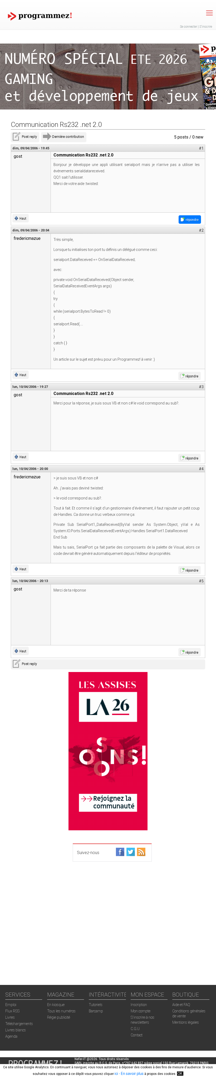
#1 (201, 148)
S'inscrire (205, 26)
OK (180, 1073)
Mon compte (140, 1011)
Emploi (10, 1005)
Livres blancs (15, 1030)
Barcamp (96, 1011)
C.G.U (135, 1029)
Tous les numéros (61, 1011)
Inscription (139, 1005)
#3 (201, 387)
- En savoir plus (131, 1073)
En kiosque (56, 1005)
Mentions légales (185, 1022)
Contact (137, 1035)
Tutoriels (95, 1005)
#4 (201, 469)
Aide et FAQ (181, 1005)
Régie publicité (58, 1017)
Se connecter (188, 26)
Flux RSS (12, 1011)
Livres (10, 1017)
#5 (201, 581)
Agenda (11, 1036)
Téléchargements (19, 1024)
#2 (201, 230)
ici (116, 1073)
